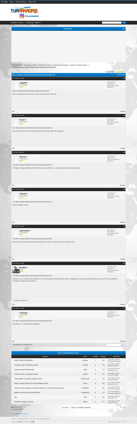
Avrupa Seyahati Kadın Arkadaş (24, 369)
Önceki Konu (17, 344)
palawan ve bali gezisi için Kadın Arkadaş (27, 392)
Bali (15, 397)
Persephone (117, 361)
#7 (124, 308)
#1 (124, 78)
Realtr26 (23, 268)
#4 (124, 189)
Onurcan (85, 360)
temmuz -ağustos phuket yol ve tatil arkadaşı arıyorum (31, 383)
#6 (124, 263)
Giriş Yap (30, 22)
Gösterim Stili (121, 74)
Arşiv (37, 418)
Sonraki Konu (27, 344)
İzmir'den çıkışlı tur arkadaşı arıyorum (26, 365)
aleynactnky (25, 231)
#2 (124, 115)
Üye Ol (37, 22)
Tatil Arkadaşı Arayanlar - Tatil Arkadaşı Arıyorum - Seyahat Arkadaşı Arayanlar (46, 65)
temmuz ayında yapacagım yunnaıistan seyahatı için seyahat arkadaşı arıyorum (39, 388)
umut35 (85, 365)
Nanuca (116, 379)
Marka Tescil (32, 2)
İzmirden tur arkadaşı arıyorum (23, 402)
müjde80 (23, 83)
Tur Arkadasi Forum (17, 65)
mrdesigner (85, 388)
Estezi (115, 402)
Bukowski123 (85, 379)
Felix (85, 397)
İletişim (13, 418)
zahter (85, 369)
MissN (85, 402)
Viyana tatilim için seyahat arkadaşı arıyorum (28, 379)
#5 (124, 226)
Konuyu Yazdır (17, 407)
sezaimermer (85, 392)
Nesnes (23, 157)
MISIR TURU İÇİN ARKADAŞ (23, 360)
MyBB (32, 421)
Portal (11, 2)
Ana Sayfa (4, 2)
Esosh (22, 120)
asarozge (23, 313)
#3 (124, 152)
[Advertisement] (68, 46)
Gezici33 (23, 194)
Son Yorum (111, 361)
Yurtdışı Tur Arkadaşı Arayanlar (78, 65)
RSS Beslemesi (45, 418)
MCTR (20, 421)
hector (85, 383)
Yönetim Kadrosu (21, 2)
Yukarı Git (32, 418)
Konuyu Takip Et (18, 409)
